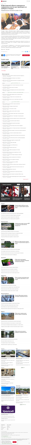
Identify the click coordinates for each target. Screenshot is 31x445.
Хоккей (8, 138)
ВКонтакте (8, 427)
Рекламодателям (3, 427)
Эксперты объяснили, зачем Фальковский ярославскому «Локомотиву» (5, 199)
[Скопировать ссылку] (29, 51)
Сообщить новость (26, 55)
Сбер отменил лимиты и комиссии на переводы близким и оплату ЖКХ (22, 358)
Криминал (8, 119)
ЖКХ (16, 348)
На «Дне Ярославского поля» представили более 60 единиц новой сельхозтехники (14, 135)
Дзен (7, 428)
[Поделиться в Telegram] (25, 51)
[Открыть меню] (29, 1)
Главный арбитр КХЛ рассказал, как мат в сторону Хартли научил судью (12, 99)
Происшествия (9, 76)
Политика (6, 12)
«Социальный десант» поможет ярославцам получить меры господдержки (13, 125)
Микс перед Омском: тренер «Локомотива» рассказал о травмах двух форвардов (14, 137)
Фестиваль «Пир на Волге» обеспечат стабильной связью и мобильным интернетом (14, 164)
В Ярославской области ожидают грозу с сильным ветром (9, 344)
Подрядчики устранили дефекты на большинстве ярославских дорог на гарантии (12, 326)
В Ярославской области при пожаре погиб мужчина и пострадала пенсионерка (13, 80)
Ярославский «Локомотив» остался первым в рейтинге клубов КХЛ (10, 218)
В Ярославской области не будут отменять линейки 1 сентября (9, 290)
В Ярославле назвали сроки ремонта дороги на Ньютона (21, 314)
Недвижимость (9, 167)
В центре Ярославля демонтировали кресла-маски (9, 147)
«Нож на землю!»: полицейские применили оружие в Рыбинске (11, 120)
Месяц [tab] (18, 184)
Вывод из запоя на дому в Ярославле (5, 381)
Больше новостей (25, 179)
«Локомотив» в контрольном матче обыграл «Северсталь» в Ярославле (12, 154)
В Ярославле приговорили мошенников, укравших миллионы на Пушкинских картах (14, 118)
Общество (8, 88)
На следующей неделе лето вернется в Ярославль (8, 342)
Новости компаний (4, 404)
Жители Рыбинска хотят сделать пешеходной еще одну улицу (9, 306)
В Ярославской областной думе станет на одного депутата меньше (10, 272)
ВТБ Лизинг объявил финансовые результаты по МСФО (7, 416)
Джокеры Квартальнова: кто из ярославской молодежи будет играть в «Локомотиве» (17, 199)
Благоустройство (5, 293)
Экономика (8, 172)
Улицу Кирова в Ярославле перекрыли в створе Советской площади (10, 303)
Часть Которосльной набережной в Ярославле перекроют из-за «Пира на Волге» (12, 324)
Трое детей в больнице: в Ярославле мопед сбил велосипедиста (11, 123)
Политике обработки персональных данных (7, 443)
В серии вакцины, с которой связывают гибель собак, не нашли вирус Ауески (13, 113)
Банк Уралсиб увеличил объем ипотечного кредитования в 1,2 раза (12, 152)
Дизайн (8, 148)
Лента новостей (5, 74)
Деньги (2, 239)
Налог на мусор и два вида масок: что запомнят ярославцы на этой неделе (22, 278)
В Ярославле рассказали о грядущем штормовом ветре (10, 106)
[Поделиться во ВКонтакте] (27, 51)
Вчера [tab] (24, 184)
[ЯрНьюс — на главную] (4, 1)
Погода (2, 329)
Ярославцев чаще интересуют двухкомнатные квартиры (7, 397)
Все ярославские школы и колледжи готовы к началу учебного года (12, 96)
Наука (8, 131)
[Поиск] (27, 1)
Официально (8, 95)
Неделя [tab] (22, 184)
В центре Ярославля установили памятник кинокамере (10, 87)
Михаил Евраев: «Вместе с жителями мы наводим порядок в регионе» (12, 132)
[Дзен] (2, 55)
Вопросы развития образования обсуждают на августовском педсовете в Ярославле (14, 130)
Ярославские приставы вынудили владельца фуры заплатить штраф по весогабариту (14, 176)
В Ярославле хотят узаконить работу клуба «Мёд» (9, 142)
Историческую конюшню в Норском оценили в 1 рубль (7, 398)
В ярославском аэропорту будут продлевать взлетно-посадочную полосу (12, 94)
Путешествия (18, 385)
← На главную (3, 70)
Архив (2, 429)
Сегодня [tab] (28, 184)
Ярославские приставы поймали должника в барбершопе (9, 254)
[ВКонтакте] (4, 55)
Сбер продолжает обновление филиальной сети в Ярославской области (12, 171)
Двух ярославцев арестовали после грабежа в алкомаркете (11, 159)
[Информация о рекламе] (28, 83)
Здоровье (8, 114)
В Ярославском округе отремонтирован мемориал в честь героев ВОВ (8, 358)
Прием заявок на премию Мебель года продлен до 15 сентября (11, 149)
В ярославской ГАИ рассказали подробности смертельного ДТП (10, 236)
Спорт (8, 109)
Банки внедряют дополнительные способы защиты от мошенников (10, 251)
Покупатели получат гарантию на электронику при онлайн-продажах (10, 249)
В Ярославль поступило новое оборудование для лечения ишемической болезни (13, 89)
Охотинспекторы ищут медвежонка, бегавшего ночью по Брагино (10, 231)
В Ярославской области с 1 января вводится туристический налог (22, 395)
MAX (7, 429)
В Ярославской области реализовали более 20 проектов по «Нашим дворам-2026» (12, 308)
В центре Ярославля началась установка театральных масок (21, 296)
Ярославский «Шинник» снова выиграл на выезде (9, 108)
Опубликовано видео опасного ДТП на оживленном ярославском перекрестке (13, 75)
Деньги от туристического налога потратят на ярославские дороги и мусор (22, 242)
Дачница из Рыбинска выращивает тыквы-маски (9, 169)
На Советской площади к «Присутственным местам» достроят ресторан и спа (13, 166)
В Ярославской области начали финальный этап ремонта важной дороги (11, 321)
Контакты (2, 428)
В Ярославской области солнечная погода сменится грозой (9, 339)
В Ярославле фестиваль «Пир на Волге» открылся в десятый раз (11, 103)
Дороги (2, 311)
